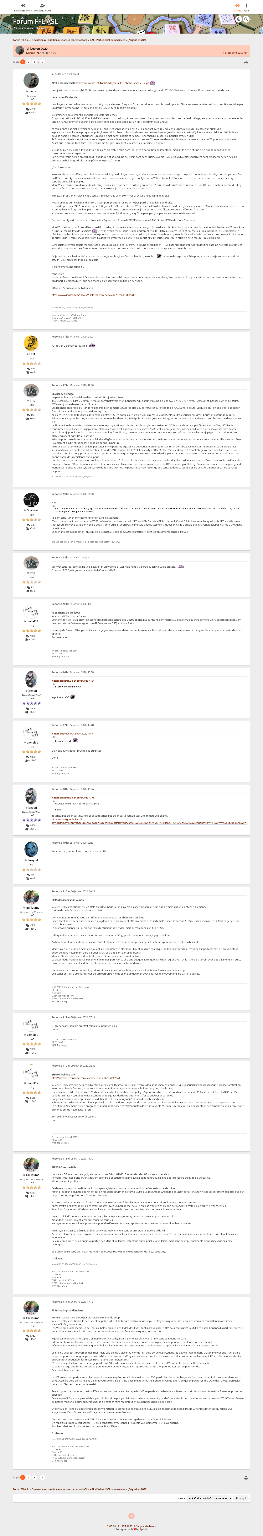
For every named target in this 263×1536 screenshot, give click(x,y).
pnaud (32, 691)
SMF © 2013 (128, 1526)
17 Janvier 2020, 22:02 (73, 557)
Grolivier (33, 510)
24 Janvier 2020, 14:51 (73, 604)
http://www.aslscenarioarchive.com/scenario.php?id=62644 (86, 1078)
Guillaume (32, 907)
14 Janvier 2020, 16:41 (65, 74)
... (39, 61)
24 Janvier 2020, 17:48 (73, 725)
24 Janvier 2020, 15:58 (73, 672)
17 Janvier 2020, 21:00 (73, 494)
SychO (143, 1529)
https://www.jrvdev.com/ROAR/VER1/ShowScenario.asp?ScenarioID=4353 (94, 295)
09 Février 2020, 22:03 (73, 1065)
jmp (32, 400)
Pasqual (33, 860)
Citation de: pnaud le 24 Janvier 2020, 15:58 (72, 733)
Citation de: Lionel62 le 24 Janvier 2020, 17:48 (73, 797)
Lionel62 (32, 621)
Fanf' (32, 354)
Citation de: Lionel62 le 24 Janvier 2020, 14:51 (73, 680)
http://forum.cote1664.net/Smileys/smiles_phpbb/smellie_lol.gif (112, 83)
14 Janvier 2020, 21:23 (73, 336)
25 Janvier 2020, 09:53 (73, 842)
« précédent (230, 52)
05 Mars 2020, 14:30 (72, 1158)
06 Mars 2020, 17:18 (72, 1301)
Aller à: (181, 1498)
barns (31, 53)
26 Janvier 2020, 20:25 (73, 891)
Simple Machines (146, 1526)
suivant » (243, 52)
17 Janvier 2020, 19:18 (73, 385)
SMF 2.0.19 (113, 1526)
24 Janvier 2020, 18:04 (73, 789)
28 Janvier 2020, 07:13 (73, 1017)
